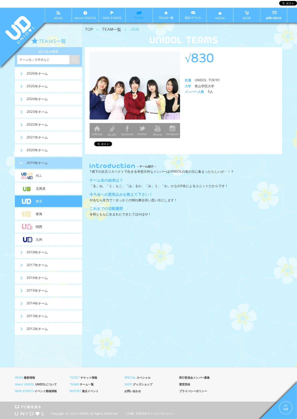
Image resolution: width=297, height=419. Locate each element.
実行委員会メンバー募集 (194, 377)
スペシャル (137, 377)
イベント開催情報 (36, 391)
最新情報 (25, 377)
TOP (89, 29)
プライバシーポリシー (193, 391)
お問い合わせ (132, 391)
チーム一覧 (82, 384)
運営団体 (184, 384)
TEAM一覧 (111, 29)
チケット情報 (83, 377)
